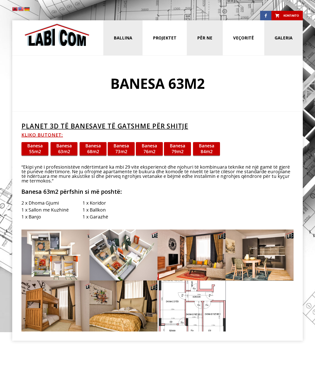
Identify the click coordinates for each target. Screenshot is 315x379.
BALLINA (123, 38)
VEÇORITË (243, 38)
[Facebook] (265, 16)
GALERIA (283, 38)
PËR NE (204, 38)
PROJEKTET (164, 38)
